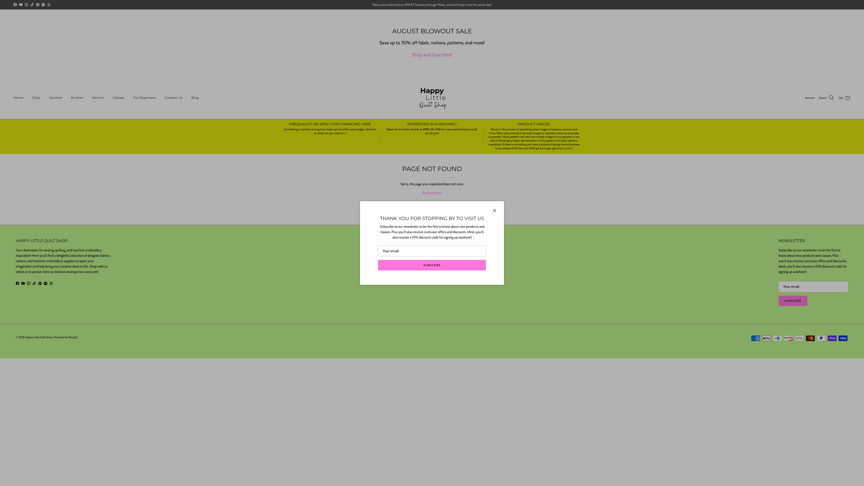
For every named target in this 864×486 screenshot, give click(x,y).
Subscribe (432, 265)
